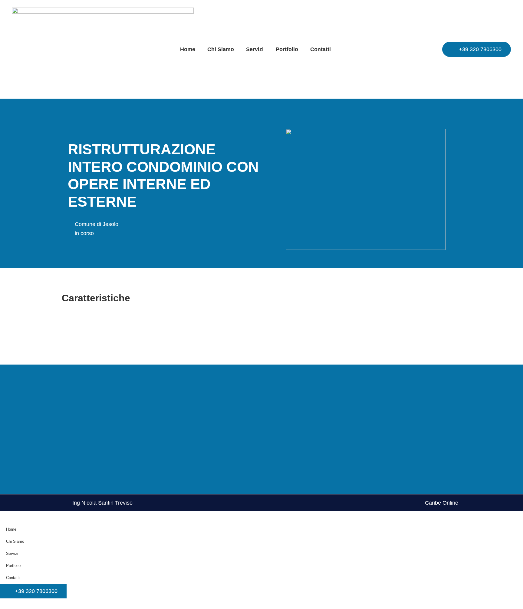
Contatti (320, 49)
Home (187, 49)
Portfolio (287, 49)
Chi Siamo (220, 49)
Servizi (255, 49)
